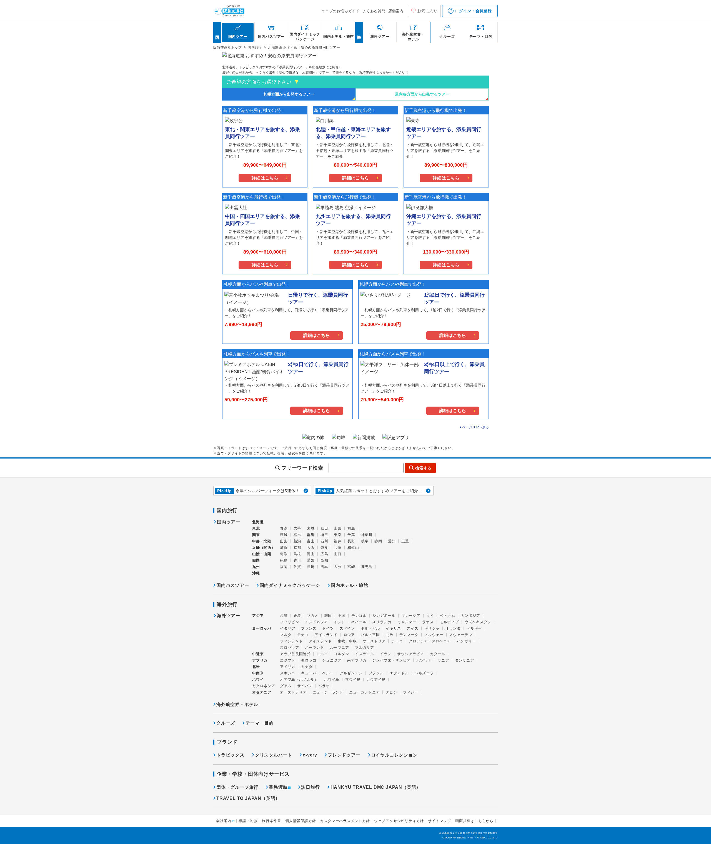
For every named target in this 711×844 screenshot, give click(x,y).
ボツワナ (424, 660)
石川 (324, 541)
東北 (256, 528)
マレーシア (410, 615)
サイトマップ (439, 821)
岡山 (311, 554)
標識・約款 (248, 821)
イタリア (287, 628)
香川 (297, 560)
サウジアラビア (410, 654)
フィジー (410, 692)
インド (339, 622)
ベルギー (474, 628)
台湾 (284, 615)
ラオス (428, 622)
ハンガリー (466, 641)
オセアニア (261, 692)
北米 (256, 666)
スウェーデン (460, 635)
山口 (338, 554)
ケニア (443, 660)
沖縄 (256, 573)
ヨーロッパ (261, 628)
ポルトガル (370, 628)
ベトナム (447, 615)
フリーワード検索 (302, 468)
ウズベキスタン (478, 622)
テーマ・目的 (260, 723)
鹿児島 (366, 566)
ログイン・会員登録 (473, 11)
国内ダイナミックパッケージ (290, 585)
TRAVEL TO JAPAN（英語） (248, 798)
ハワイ (258, 679)
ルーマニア (339, 647)
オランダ (453, 628)
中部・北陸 (261, 541)
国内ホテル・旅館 (349, 585)
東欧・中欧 (347, 641)
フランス (308, 628)
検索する (423, 468)
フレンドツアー (344, 755)
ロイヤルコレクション (394, 755)
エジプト (287, 660)
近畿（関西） (263, 547)
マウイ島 (352, 679)
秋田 (324, 528)
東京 (338, 535)
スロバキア (289, 647)
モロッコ (308, 660)
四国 (256, 560)
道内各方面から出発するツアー (422, 94)
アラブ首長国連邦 (295, 654)
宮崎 (351, 566)
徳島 (284, 560)
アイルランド (326, 635)
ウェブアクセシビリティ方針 (399, 821)
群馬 (311, 535)
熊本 (324, 566)
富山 (311, 541)
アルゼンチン (351, 673)
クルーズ (225, 723)
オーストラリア (293, 692)
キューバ (308, 673)
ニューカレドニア (364, 692)
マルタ (285, 635)
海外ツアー (228, 616)
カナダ (306, 666)
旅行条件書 (271, 821)
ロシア (349, 635)
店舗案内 (396, 11)
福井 (338, 541)
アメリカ (287, 666)
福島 (351, 528)
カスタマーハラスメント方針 (345, 821)
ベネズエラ (424, 673)
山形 (338, 528)
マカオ (312, 615)
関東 (256, 535)
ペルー (328, 673)
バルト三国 (370, 635)
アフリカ (259, 660)
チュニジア (331, 660)
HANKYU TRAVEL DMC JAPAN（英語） (376, 787)
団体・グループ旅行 (237, 787)
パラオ (324, 686)
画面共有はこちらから (474, 821)
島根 (297, 554)
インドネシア (316, 622)
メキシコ (287, 673)
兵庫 (338, 547)
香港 (297, 615)
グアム (285, 686)
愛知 (392, 541)
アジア (258, 616)
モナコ (303, 635)
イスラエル (364, 654)
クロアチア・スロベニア (430, 641)
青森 (284, 528)
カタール (437, 654)
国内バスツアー (232, 585)
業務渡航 (278, 787)
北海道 (258, 522)
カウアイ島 (375, 679)
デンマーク (409, 635)
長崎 (311, 566)
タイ (430, 615)
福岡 (284, 566)
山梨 (284, 541)
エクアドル (399, 673)
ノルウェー (434, 635)
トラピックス (230, 755)
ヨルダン (341, 654)
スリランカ (381, 622)
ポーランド (314, 647)
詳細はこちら (265, 178)
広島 (324, 554)
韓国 (328, 615)
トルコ (322, 654)
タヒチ (391, 692)
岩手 (297, 528)
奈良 (324, 547)
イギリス (393, 628)
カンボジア (470, 615)
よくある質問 (373, 11)
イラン (385, 654)
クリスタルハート (273, 755)
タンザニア (464, 660)
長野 (351, 541)
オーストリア (374, 641)
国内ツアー (228, 522)
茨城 (284, 535)
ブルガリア (364, 647)
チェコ (397, 641)
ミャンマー (406, 622)
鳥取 (284, 554)
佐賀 (297, 566)
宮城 (311, 528)
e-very (310, 755)
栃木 (297, 535)
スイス (412, 628)
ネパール (358, 622)
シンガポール (383, 615)
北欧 (390, 635)
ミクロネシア (263, 686)
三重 (405, 541)
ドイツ (328, 628)
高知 (324, 560)
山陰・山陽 (261, 554)
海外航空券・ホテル (237, 704)
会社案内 (223, 821)
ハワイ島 (331, 679)
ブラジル (376, 673)
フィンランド (291, 641)
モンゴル (359, 615)
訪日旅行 (310, 787)
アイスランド (320, 641)
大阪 (311, 547)
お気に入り (427, 11)
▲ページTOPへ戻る (474, 427)
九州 (256, 566)
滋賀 (284, 547)
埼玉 (324, 535)
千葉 (351, 535)
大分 (338, 566)
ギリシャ (432, 628)
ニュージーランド (328, 692)
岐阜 (365, 541)
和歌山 (353, 547)
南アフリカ (356, 660)
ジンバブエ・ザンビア (391, 660)
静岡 (378, 541)
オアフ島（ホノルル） (299, 679)
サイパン (304, 686)
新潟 (297, 541)
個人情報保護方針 (300, 821)
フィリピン (289, 622)
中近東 (258, 654)
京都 (297, 547)
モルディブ (449, 622)
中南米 (258, 673)
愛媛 (311, 560)
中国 (342, 615)
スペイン (347, 628)
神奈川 (366, 535)
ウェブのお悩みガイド (340, 11)
